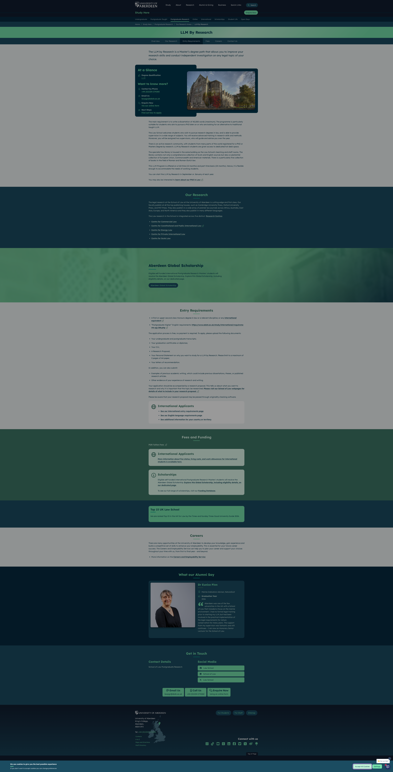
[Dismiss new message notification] (389, 758)
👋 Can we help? (383, 761)
